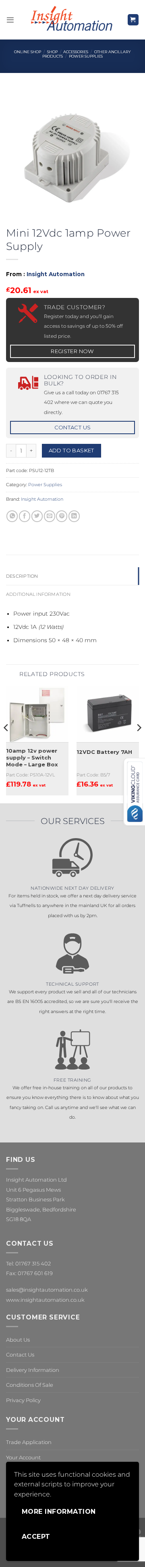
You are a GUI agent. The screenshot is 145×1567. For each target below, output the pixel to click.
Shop (52, 52)
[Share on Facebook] (24, 516)
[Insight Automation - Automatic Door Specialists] (71, 20)
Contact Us (20, 1354)
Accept (36, 1536)
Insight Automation (56, 274)
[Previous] (6, 744)
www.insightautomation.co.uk (45, 1299)
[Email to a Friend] (49, 516)
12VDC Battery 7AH (104, 752)
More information (59, 1511)
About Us (18, 1339)
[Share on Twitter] (37, 516)
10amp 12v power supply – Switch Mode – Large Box (32, 757)
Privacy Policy (23, 1400)
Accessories (75, 52)
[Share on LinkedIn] (74, 516)
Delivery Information (32, 1370)
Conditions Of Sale (29, 1385)
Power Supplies (86, 56)
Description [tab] (22, 576)
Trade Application (29, 1442)
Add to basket (71, 450)
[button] (10, 20)
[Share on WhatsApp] (12, 516)
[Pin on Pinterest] (61, 516)
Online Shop (27, 52)
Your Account (23, 1457)
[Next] (138, 744)
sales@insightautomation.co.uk (47, 1289)
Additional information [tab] (38, 594)
